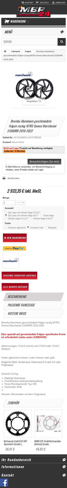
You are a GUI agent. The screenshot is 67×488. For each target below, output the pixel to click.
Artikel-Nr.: (8, 137)
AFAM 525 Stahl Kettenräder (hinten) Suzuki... (47, 442)
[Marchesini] (11, 260)
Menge (6, 198)
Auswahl (10, 208)
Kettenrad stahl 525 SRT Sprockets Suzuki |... (15, 442)
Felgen (28, 51)
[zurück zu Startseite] (5, 52)
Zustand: (7, 142)
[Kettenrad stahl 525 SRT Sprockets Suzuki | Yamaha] (18, 424)
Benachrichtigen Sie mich (44, 161)
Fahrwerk (15, 51)
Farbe (8, 223)
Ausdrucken (13, 178)
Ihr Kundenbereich (16, 459)
